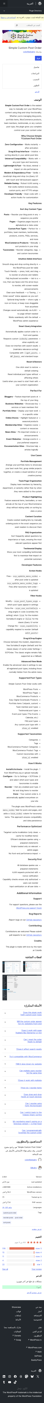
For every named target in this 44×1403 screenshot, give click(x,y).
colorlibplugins (29, 52)
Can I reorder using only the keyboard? (33, 1104)
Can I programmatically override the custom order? (30, 1131)
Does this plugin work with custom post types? (31, 1013)
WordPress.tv (35, 1340)
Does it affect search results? (29, 1049)
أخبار (40, 1311)
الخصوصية (38, 1319)
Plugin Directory (35, 11)
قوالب (18, 1311)
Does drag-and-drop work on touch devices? (31, 1095)
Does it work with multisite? (30, 1080)
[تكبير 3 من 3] (38, 978)
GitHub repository (34, 920)
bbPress (38, 1356)
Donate (16, 1335)
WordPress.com (34, 1347)
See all (5, 1269)
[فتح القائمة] (4, 3)
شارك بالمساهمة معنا (12, 1327)
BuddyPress (36, 1360)
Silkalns (33, 1168)
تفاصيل (36, 67)
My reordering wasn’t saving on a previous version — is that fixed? (27, 1122)
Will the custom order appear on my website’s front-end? (29, 1022)
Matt (38, 1352)
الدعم (37, 91)
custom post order (9, 1213)
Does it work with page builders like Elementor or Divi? (28, 1031)
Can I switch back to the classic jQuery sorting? (31, 1113)
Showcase (16, 1307)
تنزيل (38, 58)
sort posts (6, 1222)
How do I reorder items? (31, 1088)
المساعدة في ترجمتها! (8, 17)
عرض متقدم (37, 1229)
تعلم (40, 1327)
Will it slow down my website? (29, 1064)
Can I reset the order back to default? (33, 1040)
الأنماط (18, 1319)
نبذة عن (39, 1307)
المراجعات (35, 73)
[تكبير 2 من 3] (18, 964)
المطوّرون (38, 1335)
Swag (17, 1340)
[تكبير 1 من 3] (38, 964)
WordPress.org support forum (29, 908)
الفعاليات (17, 1331)
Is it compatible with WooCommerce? (25, 1056)
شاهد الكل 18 (7, 1207)
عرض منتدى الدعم (34, 1292)
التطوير (36, 85)
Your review (37, 1269)
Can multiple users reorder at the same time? (30, 1072)
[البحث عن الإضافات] (16, 25)
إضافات (18, 1315)
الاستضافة (38, 1315)
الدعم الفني (37, 1331)
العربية (33, 1371)
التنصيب (36, 79)
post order (19, 1218)
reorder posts (8, 1218)
